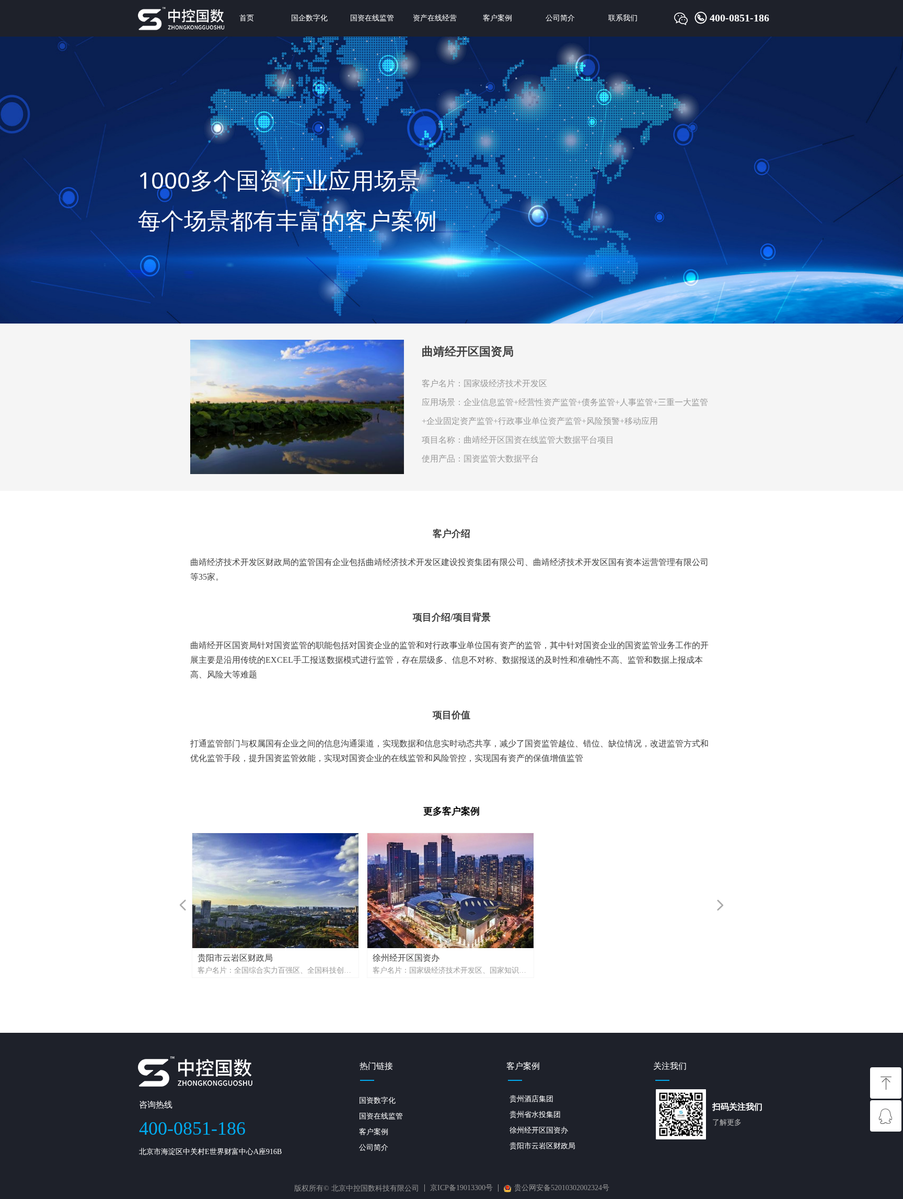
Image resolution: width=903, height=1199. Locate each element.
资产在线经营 (435, 18)
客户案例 (497, 18)
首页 (246, 18)
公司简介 (560, 18)
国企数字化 (309, 18)
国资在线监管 (372, 18)
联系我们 (623, 18)
